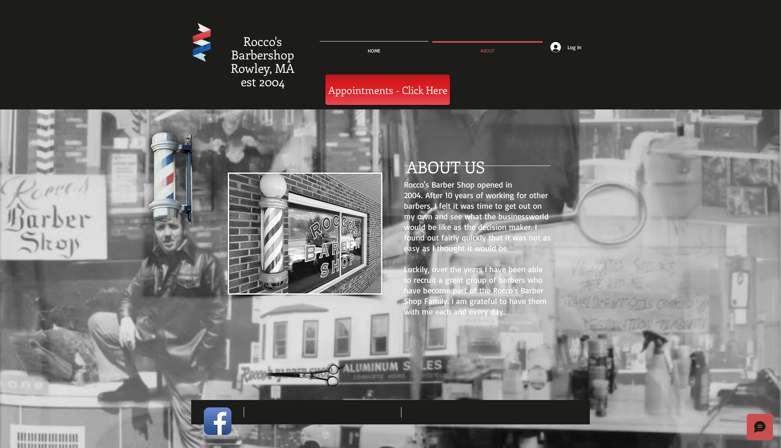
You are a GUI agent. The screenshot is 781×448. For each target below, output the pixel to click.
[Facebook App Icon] (217, 421)
